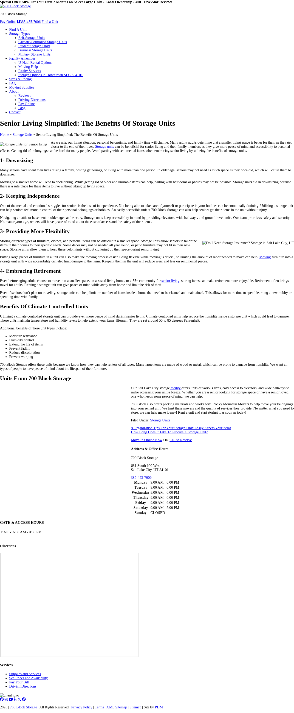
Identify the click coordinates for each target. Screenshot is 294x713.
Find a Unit (50, 22)
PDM (159, 707)
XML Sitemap (116, 707)
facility (175, 388)
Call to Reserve (181, 440)
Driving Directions (22, 686)
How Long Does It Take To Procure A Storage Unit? (169, 432)
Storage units (104, 146)
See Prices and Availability (28, 678)
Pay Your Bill (19, 682)
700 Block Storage (23, 707)
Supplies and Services (25, 674)
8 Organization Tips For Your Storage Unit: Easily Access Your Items (181, 428)
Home (4, 134)
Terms (99, 707)
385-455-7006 (30, 22)
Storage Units (22, 134)
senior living (170, 281)
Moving (265, 257)
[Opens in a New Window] (2, 699)
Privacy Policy (81, 707)
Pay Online (8, 22)
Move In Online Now (146, 440)
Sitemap (135, 707)
